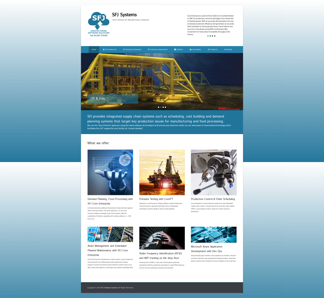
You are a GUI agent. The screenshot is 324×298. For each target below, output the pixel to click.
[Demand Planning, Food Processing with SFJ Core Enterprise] (110, 172)
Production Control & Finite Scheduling (213, 199)
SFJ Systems (124, 15)
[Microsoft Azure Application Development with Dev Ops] (214, 235)
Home (94, 49)
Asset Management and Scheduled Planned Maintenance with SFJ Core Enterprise (108, 250)
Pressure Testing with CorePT (156, 199)
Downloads (228, 49)
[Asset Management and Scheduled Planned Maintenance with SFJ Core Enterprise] (110, 234)
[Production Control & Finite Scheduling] (214, 172)
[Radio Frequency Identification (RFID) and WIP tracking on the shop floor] (162, 238)
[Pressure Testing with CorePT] (162, 172)
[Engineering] (162, 81)
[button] (208, 36)
